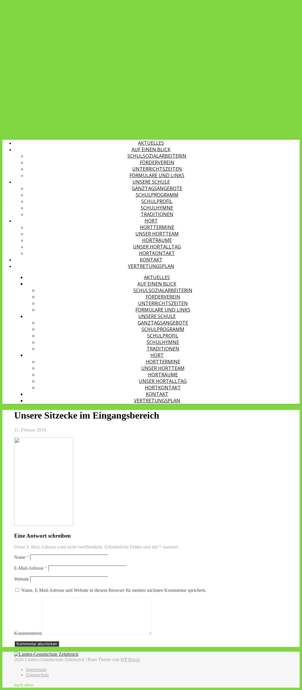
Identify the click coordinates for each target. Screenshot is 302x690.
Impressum (36, 669)
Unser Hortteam (157, 233)
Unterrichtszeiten (157, 169)
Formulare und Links (156, 175)
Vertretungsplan (151, 266)
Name (21, 557)
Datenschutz (37, 674)
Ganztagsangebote (157, 188)
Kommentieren (28, 633)
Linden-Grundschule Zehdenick (29, 5)
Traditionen (157, 214)
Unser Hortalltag (157, 246)
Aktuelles (151, 143)
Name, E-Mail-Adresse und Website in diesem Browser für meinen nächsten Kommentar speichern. (113, 590)
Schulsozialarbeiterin (156, 156)
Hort (151, 221)
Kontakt (151, 259)
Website (21, 579)
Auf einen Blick (151, 149)
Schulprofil (157, 201)
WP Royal (129, 659)
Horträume (157, 240)
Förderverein (157, 162)
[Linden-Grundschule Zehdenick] (46, 654)
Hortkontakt (157, 253)
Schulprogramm (157, 195)
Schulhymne (157, 208)
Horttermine (157, 227)
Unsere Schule (151, 182)
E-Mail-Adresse (30, 568)
